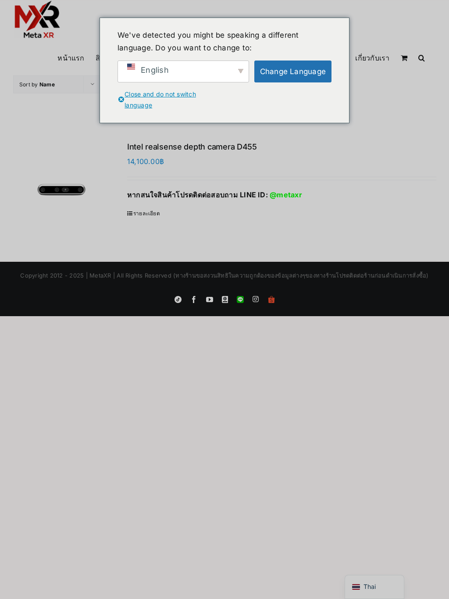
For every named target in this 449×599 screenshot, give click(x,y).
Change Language (293, 71)
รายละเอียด (146, 213)
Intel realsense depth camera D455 (192, 146)
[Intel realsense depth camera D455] (61, 190)
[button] (421, 57)
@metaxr (286, 194)
